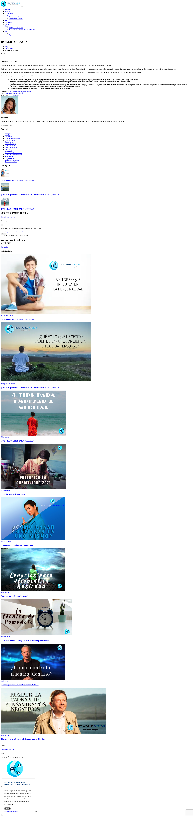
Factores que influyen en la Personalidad (17, 180)
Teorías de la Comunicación (14, 154)
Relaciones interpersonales (13, 153)
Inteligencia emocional (16, 28)
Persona (20, 93)
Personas (7, 93)
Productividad (9, 158)
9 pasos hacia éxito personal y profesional (22, 29)
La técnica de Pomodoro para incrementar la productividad (25, 640)
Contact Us (8, 22)
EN (6, 31)
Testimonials (9, 13)
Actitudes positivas (11, 162)
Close (3, 234)
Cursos (7, 26)
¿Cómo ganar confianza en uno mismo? (17, 545)
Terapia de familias (11, 145)
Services (7, 11)
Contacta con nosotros (8, 217)
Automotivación (10, 140)
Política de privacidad (11, 811)
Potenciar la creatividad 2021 (13, 494)
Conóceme (8, 24)
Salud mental (9, 156)
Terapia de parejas (10, 144)
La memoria (8, 151)
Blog (6, 20)
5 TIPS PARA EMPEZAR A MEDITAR (17, 209)
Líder (16, 93)
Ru (10, 35)
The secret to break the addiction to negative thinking (23, 739)
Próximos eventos (14, 17)
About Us (8, 10)
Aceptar (7, 808)
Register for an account (23, 232)
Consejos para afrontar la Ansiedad (15, 596)
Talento (7, 135)
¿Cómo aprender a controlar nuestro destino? (19, 685)
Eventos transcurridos (16, 19)
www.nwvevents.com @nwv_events (19, 92)
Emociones (8, 149)
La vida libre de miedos (12, 138)
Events (7, 15)
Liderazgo (8, 133)
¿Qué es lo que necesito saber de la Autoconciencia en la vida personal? (30, 195)
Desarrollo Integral (11, 147)
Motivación (8, 136)
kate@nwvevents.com (8, 749)
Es (9, 33)
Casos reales (9, 48)
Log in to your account (8, 232)
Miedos (12, 93)
